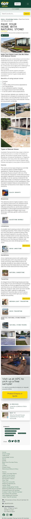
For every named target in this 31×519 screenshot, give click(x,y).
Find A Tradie (6, 454)
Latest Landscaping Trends (10, 487)
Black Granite (15, 192)
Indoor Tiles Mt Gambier (9, 497)
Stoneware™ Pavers (8, 478)
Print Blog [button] (5, 35)
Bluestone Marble (16, 220)
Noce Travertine (15, 311)
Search (27, 13)
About (4, 459)
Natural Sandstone (16, 272)
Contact (4, 465)
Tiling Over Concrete (8, 482)
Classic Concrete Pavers (9, 473)
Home (3, 19)
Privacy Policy (6, 467)
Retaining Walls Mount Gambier (11, 488)
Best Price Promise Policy (10, 462)
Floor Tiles (5, 480)
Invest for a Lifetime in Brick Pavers (18, 406)
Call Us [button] (17, 4)
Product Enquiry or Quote (14, 395)
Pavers (4, 472)
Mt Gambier (16, 9)
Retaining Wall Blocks (8, 483)
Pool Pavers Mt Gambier (9, 493)
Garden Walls (6, 485)
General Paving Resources (10, 433)
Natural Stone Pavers (18, 325)
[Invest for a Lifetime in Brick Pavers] (5, 406)
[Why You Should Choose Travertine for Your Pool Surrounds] (5, 415)
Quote (4, 460)
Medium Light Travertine (18, 301)
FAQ (3, 464)
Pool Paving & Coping (9, 435)
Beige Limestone (15, 249)
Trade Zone (5, 455)
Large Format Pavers (8, 475)
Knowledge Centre (12, 19)
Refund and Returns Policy (10, 469)
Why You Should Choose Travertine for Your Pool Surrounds (17, 415)
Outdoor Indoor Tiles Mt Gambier (12, 492)
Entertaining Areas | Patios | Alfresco (12, 428)
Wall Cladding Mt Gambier (10, 495)
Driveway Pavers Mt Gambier (11, 490)
